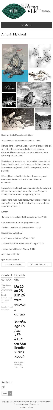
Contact (23, 407)
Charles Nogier (13, 264)
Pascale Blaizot (39, 264)
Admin (30, 407)
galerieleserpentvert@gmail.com (6, 300)
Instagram (7, 308)
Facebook (5, 307)
